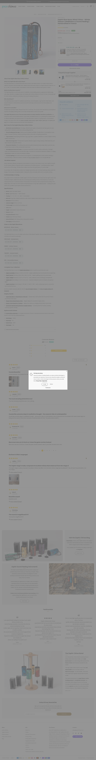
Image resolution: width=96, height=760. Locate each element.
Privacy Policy (38, 380)
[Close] (66, 371)
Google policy (44, 380)
